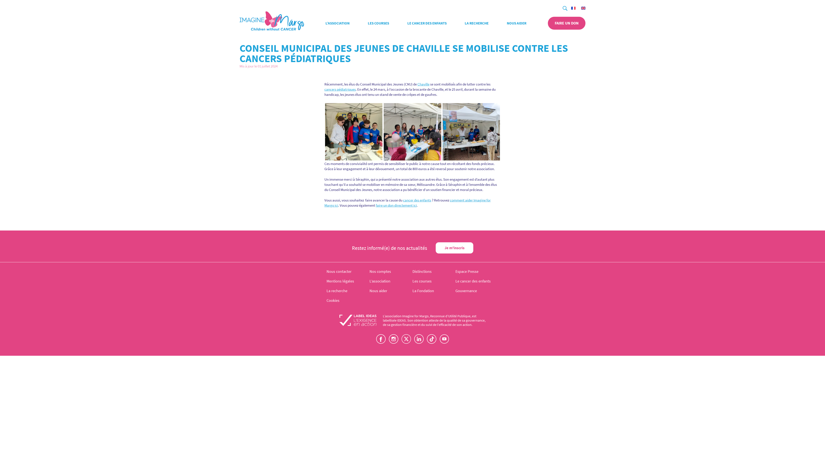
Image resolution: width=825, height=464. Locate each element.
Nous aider (516, 23)
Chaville (423, 84)
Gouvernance (466, 290)
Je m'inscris (454, 247)
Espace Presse (466, 271)
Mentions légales (340, 281)
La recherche (477, 23)
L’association (337, 23)
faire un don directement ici (396, 205)
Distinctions (422, 271)
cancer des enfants (417, 200)
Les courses (378, 23)
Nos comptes (380, 271)
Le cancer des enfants (427, 23)
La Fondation (423, 290)
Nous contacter (339, 271)
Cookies (333, 300)
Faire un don (567, 23)
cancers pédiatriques (340, 89)
